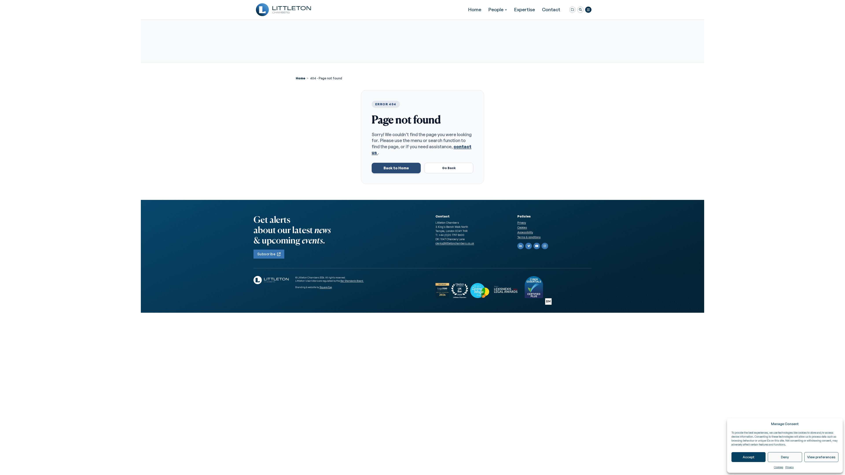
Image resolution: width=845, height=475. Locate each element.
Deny (785, 457)
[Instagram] (545, 246)
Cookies (778, 467)
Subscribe (266, 254)
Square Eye (326, 287)
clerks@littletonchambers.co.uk (454, 243)
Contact (551, 9)
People (495, 9)
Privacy (789, 467)
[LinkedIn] (520, 246)
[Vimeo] (528, 246)
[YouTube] (536, 246)
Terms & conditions (529, 237)
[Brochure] (572, 10)
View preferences (821, 457)
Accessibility (525, 232)
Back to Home (396, 168)
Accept (749, 457)
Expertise (524, 9)
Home (474, 9)
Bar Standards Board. (352, 280)
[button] (580, 10)
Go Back (449, 168)
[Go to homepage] (283, 9)
